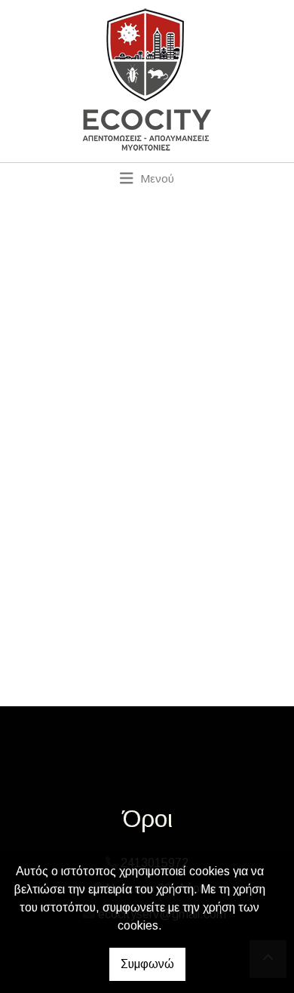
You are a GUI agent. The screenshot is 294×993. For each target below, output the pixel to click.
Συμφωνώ (147, 964)
